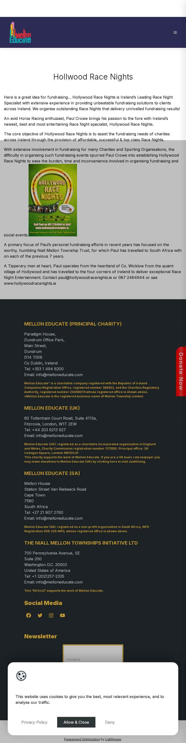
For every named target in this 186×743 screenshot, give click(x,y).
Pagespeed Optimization (82, 739)
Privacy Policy (34, 722)
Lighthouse (113, 739)
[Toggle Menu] (175, 32)
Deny (110, 722)
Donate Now (181, 371)
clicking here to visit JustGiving (121, 461)
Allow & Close (76, 722)
